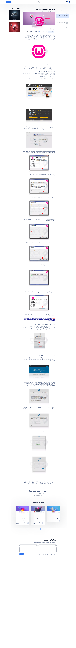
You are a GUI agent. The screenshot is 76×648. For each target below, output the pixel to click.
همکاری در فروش (16, 2)
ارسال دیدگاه (22, 554)
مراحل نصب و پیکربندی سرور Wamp (62, 13)
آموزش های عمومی (50, 11)
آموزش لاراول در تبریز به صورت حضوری (15, 32)
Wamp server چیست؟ (64, 10)
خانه (54, 11)
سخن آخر (66, 27)
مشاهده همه (38, 528)
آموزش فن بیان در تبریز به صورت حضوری (15, 20)
